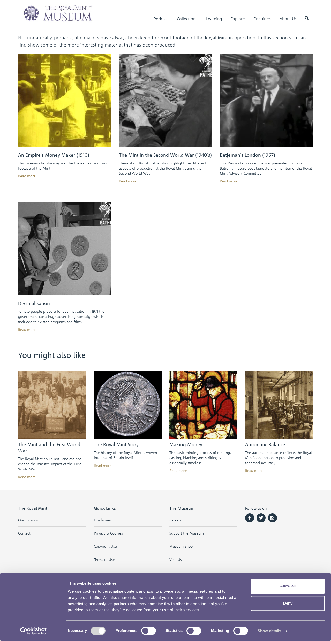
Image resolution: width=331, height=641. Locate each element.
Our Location (28, 520)
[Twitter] (261, 517)
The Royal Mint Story (116, 444)
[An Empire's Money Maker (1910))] (64, 100)
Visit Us (175, 559)
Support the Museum (186, 533)
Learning (214, 18)
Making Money (185, 444)
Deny (287, 603)
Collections (187, 18)
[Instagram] (272, 517)
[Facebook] (249, 517)
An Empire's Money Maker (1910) (53, 155)
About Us (288, 18)
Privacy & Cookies (108, 533)
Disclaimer (102, 520)
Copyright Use (105, 546)
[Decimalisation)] (64, 248)
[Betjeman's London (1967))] (266, 100)
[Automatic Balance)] (279, 405)
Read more (27, 176)
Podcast (161, 18)
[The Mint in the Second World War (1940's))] (165, 100)
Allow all (288, 586)
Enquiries (262, 18)
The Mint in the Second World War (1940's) (165, 155)
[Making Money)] (203, 405)
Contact (24, 533)
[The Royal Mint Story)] (128, 405)
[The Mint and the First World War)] (52, 405)
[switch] (148, 631)
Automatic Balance (265, 444)
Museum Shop (181, 546)
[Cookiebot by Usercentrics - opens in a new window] (33, 631)
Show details (269, 631)
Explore (238, 18)
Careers (175, 520)
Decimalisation (34, 303)
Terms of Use (104, 559)
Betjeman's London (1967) (247, 155)
